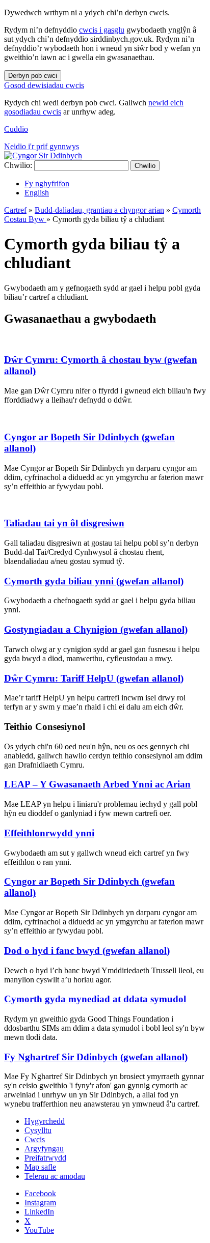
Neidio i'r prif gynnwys (41, 146)
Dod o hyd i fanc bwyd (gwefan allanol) (87, 950)
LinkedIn (39, 1211)
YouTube (39, 1230)
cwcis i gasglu (101, 29)
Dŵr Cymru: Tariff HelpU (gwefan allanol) (93, 678)
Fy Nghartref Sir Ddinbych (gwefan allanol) (96, 1057)
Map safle (40, 1167)
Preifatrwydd (45, 1157)
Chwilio (145, 166)
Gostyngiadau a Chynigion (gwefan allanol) (96, 629)
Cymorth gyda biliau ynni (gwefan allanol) (93, 581)
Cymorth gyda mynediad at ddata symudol (95, 999)
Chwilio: (18, 165)
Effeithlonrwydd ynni (49, 833)
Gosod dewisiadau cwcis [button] (44, 85)
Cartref (15, 210)
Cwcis (34, 1139)
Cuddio (16, 129)
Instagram (40, 1202)
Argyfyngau (44, 1148)
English (36, 192)
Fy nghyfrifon (46, 183)
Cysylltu (37, 1130)
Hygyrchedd (44, 1121)
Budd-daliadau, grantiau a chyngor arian (99, 210)
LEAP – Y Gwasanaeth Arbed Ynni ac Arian (97, 784)
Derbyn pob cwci (32, 75)
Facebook (40, 1193)
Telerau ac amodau (54, 1176)
